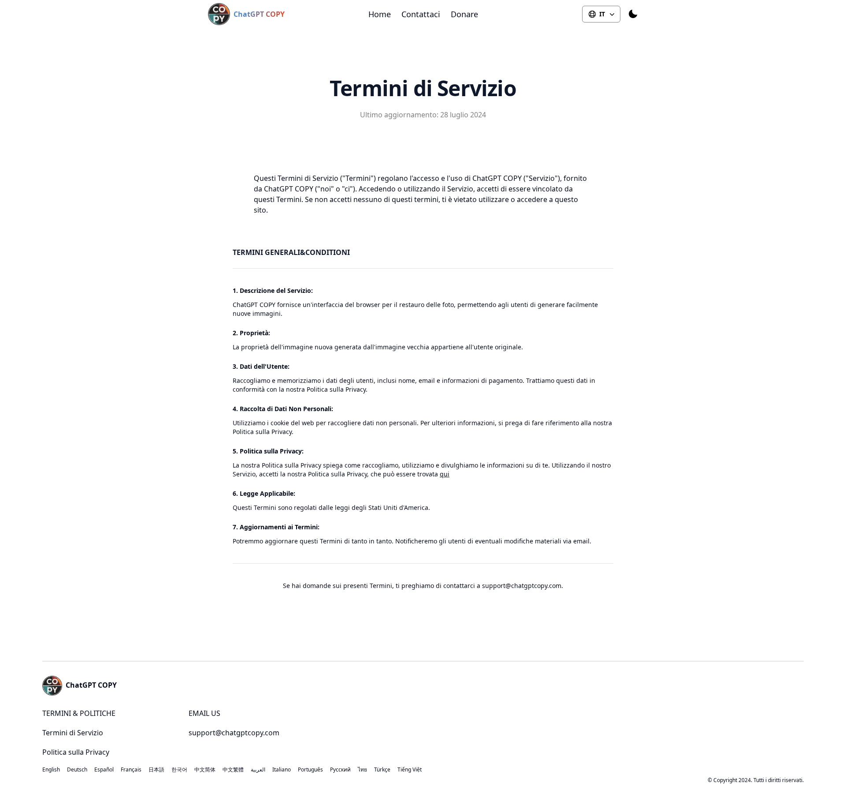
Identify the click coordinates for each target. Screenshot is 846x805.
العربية (258, 769)
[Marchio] (221, 14)
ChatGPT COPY (259, 14)
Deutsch (77, 769)
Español (104, 769)
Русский (340, 769)
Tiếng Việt (409, 769)
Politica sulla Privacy (75, 752)
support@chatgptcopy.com (234, 733)
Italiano (281, 769)
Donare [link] (464, 14)
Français (131, 769)
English (51, 769)
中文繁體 (233, 769)
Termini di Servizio (72, 733)
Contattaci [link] (420, 14)
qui (444, 474)
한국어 (179, 769)
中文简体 (204, 769)
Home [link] (379, 14)
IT (602, 14)
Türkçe (382, 769)
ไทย (362, 769)
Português (310, 769)
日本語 (156, 769)
